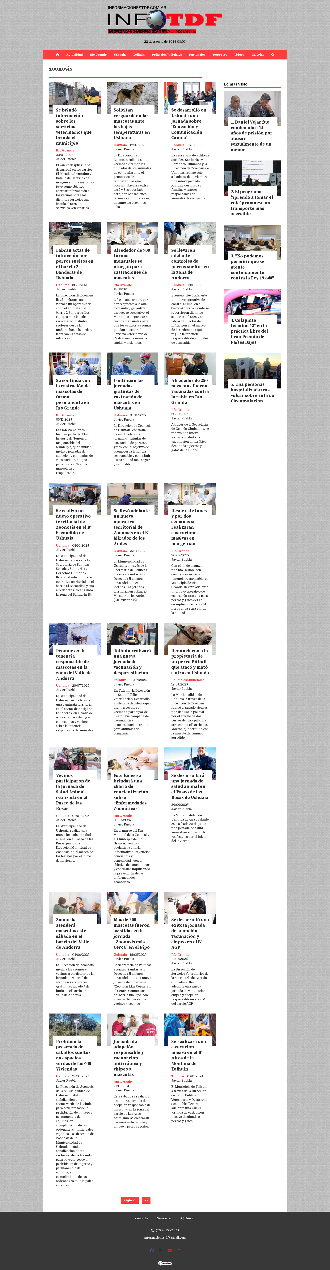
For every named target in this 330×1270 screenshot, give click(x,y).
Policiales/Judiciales (167, 55)
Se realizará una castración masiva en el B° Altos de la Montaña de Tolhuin (188, 1055)
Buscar (189, 1218)
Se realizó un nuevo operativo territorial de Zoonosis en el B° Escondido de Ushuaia (74, 524)
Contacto (141, 1218)
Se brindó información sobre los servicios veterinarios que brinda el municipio (74, 126)
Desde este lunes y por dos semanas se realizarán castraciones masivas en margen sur (189, 527)
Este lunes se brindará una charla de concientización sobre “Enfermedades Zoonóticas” (131, 792)
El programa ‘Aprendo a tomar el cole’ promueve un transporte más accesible (252, 203)
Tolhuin (139, 55)
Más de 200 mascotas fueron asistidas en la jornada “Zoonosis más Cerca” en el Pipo (132, 933)
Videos (239, 55)
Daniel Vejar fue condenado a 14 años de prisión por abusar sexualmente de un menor (252, 136)
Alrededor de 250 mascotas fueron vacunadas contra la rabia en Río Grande (190, 391)
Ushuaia (120, 55)
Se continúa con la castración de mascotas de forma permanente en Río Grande (73, 394)
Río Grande (98, 55)
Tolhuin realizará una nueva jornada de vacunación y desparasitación (132, 662)
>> (146, 1200)
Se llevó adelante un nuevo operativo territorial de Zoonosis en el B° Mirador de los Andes (132, 527)
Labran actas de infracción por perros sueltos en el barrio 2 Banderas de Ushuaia (75, 264)
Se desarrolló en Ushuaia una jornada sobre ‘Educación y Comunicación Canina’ (188, 124)
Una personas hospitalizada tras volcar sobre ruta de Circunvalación (252, 393)
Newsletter (164, 1218)
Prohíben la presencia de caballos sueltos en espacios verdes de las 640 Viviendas (73, 1055)
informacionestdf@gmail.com (165, 1238)
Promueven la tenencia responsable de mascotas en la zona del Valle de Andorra (74, 664)
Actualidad (74, 55)
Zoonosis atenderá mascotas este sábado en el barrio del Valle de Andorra (72, 933)
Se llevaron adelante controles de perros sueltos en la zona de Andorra (190, 264)
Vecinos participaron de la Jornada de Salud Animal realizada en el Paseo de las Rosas (73, 792)
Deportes (220, 55)
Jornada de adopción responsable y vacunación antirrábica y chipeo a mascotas (129, 1058)
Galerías (258, 55)
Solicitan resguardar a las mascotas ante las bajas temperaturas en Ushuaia (132, 124)
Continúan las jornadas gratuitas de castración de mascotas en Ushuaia (128, 394)
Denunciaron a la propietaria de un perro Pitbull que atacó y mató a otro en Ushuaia (190, 662)
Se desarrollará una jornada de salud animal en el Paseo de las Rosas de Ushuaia (189, 786)
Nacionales (197, 55)
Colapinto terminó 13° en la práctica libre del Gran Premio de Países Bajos (249, 331)
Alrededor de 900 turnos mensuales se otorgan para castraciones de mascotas (132, 264)
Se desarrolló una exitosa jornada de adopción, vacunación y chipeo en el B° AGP (190, 933)
